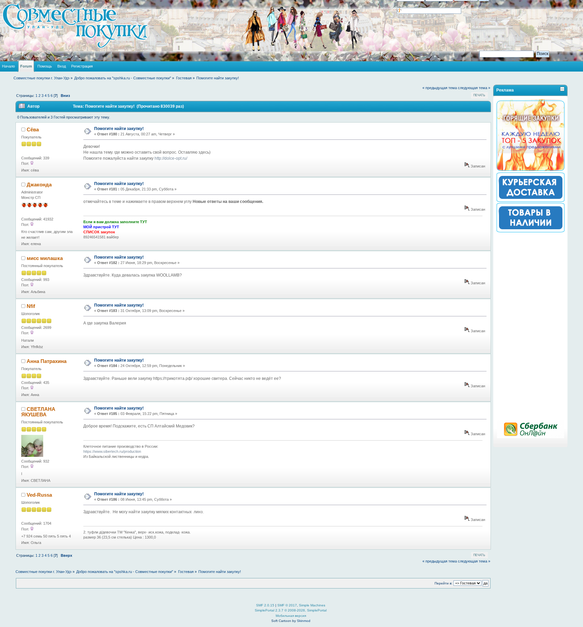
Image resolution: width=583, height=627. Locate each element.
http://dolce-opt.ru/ (171, 158)
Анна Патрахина (46, 361)
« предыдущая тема (439, 88)
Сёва (33, 129)
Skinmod (303, 621)
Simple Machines (312, 605)
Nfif (31, 306)
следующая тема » (474, 88)
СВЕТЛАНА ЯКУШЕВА (38, 411)
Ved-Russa (39, 495)
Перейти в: (443, 583)
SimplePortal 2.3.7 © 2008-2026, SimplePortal (291, 610)
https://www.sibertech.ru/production (112, 451)
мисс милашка (45, 258)
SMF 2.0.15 (265, 605)
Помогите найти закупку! (119, 128)
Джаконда (39, 184)
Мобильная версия (291, 616)
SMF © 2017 (287, 605)
